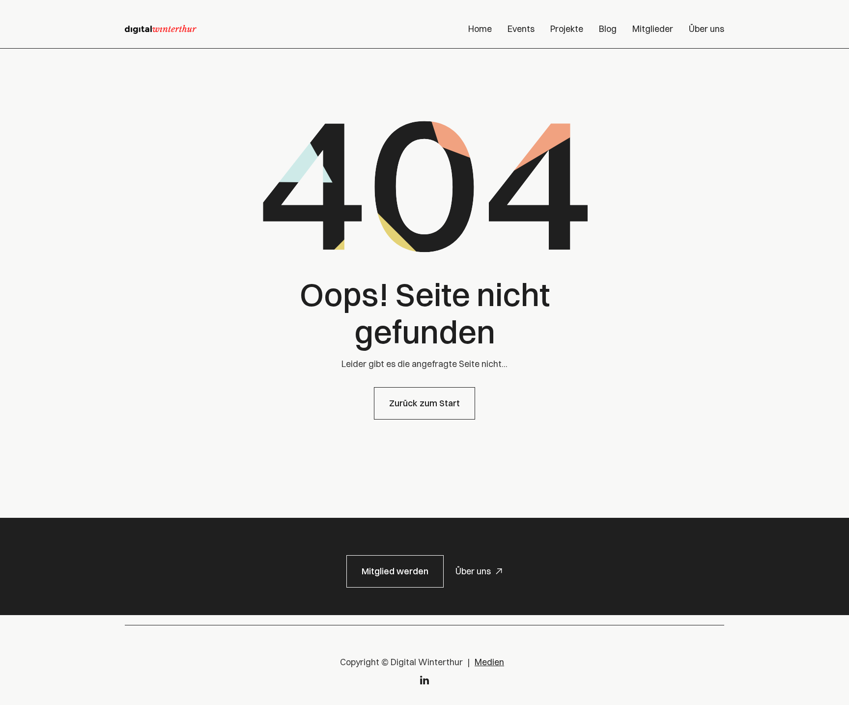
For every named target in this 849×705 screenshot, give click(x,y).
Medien (489, 662)
